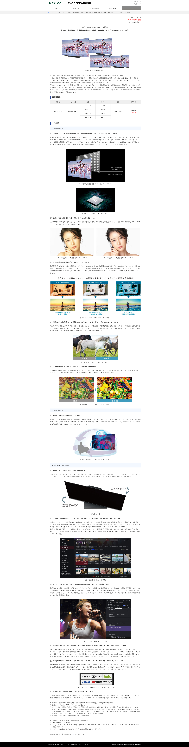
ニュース (56, 12)
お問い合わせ (137, 1)
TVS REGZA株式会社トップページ (57, 744)
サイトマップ (137, 4)
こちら (73, 734)
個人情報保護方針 (73, 744)
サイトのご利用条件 (84, 744)
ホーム (50, 12)
